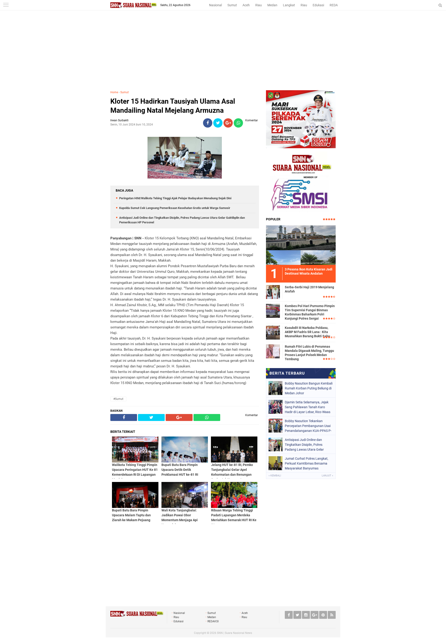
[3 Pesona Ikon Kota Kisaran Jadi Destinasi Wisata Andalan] (301, 244)
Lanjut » (327, 475)
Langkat (289, 5)
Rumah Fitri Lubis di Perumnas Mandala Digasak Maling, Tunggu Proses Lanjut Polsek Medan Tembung (309, 353)
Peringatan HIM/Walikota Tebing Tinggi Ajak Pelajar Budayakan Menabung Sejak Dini (175, 198)
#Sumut (118, 399)
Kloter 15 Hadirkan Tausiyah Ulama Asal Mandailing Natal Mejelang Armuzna (172, 105)
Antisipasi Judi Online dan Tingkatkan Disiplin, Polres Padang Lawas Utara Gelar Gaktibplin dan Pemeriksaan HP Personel (307, 444)
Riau (258, 5)
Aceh (246, 5)
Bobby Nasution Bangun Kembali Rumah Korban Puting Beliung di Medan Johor (308, 388)
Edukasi (318, 5)
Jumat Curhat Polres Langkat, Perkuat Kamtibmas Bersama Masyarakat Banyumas (306, 463)
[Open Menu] (6, 5)
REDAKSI (336, 5)
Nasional (215, 5)
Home (114, 92)
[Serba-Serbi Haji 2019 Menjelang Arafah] (273, 291)
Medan (272, 5)
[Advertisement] (223, 55)
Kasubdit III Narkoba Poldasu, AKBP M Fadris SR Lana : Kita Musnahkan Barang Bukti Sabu (307, 332)
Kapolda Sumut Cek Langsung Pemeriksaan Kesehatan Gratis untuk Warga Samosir (174, 208)
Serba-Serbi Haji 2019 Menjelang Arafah (309, 289)
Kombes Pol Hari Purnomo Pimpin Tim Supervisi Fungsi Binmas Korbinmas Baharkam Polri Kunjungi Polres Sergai (310, 312)
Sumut (232, 5)
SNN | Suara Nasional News (234, 633)
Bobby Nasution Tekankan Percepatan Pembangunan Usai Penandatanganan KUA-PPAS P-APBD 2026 (308, 426)
